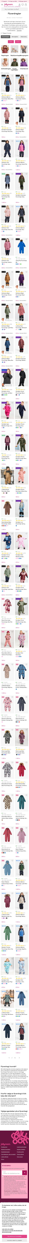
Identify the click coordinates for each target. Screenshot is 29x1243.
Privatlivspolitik (20, 1152)
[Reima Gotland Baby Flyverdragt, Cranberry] (3, 525)
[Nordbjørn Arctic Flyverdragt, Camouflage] (6, 394)
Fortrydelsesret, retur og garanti (8, 1154)
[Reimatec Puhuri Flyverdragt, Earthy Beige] (5, 623)
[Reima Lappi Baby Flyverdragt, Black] (2, 754)
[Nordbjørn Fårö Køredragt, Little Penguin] (20, 558)
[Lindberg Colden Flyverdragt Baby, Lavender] (3, 918)
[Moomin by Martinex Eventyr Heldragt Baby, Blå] (16, 689)
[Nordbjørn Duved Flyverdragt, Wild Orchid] (17, 394)
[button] (2, 4)
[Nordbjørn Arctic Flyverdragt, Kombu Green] (5, 394)
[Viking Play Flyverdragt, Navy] (17, 264)
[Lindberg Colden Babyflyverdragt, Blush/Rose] (5, 918)
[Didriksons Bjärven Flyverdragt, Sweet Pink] (5, 100)
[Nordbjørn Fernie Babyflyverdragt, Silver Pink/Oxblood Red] (3, 558)
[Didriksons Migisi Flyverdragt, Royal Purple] (18, 133)
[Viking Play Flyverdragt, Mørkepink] (19, 264)
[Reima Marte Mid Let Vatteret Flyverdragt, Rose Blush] (2, 656)
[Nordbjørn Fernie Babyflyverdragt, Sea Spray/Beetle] (5, 558)
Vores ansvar (20, 1156)
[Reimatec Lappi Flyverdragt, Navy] (4, 754)
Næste (19, 1058)
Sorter (18, 41)
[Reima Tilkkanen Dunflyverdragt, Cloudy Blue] (17, 852)
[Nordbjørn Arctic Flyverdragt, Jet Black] (2, 394)
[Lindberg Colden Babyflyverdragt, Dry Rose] (2, 918)
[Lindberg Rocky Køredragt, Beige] (2, 493)
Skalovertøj (24, 36)
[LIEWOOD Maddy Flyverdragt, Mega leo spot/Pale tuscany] (2, 689)
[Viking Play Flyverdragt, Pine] (20, 264)
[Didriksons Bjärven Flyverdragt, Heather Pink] (3, 100)
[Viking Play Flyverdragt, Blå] (16, 264)
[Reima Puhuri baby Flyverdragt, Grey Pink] (2, 623)
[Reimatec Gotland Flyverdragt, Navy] (5, 525)
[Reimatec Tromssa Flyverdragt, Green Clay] (2, 950)
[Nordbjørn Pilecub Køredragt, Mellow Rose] (19, 427)
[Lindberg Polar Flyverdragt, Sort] (20, 329)
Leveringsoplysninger (21, 1147)
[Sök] (3, 9)
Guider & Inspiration (5, 1149)
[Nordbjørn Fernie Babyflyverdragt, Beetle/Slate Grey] (6, 558)
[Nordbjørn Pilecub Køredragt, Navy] (16, 427)
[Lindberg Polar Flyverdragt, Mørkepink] (16, 329)
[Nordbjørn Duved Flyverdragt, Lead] (19, 394)
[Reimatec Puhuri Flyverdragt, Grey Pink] (3, 623)
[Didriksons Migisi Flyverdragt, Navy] (16, 133)
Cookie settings (20, 1154)
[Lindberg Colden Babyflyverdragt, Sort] (6, 918)
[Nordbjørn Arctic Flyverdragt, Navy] (3, 394)
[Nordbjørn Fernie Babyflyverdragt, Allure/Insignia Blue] (2, 558)
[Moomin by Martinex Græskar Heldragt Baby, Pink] (2, 721)
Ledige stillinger (4, 1156)
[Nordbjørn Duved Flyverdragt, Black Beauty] (16, 394)
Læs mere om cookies (7, 1229)
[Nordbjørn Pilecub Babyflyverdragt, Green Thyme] (17, 427)
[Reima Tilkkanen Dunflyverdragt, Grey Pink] (16, 852)
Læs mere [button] (19, 30)
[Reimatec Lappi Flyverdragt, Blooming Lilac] (5, 754)
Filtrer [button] (11, 41)
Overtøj (13, 17)
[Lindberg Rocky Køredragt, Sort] (6, 493)
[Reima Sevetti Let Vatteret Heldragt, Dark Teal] (17, 721)
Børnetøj (9, 17)
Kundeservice (4, 1147)
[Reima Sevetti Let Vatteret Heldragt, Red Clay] (19, 721)
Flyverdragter (19, 17)
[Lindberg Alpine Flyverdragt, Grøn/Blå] (4, 460)
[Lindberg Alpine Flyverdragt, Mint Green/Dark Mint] (2, 460)
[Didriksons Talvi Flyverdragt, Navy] (2, 166)
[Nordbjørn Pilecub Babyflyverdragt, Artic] (20, 427)
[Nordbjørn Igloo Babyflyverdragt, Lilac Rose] (2, 427)
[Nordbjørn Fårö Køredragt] (17, 558)
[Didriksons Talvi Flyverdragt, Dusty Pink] (3, 166)
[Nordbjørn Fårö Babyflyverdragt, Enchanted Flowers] (16, 558)
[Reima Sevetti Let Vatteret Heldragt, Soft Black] (16, 721)
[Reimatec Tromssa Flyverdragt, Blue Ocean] (3, 950)
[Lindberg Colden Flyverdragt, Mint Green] (4, 198)
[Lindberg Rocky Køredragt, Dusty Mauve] (5, 493)
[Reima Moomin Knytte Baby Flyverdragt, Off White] (2, 787)
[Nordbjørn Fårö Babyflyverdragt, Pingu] (19, 558)
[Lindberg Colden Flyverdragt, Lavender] (2, 198)
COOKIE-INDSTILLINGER (14, 1240)
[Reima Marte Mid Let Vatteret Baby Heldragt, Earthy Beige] (2, 820)
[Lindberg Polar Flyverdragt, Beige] (17, 329)
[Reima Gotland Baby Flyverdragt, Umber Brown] (2, 525)
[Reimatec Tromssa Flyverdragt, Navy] (5, 950)
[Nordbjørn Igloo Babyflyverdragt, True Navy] (3, 427)
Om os (2, 1159)
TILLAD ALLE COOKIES (14, 1236)
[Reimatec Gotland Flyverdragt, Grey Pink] (6, 525)
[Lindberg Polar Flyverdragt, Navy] (19, 329)
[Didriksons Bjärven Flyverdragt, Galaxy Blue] (2, 100)
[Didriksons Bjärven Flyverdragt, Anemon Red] (16, 1049)
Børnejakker (15, 36)
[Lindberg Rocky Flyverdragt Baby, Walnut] (3, 493)
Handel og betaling (21, 1149)
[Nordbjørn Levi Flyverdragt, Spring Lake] (16, 525)
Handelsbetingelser (5, 1152)
